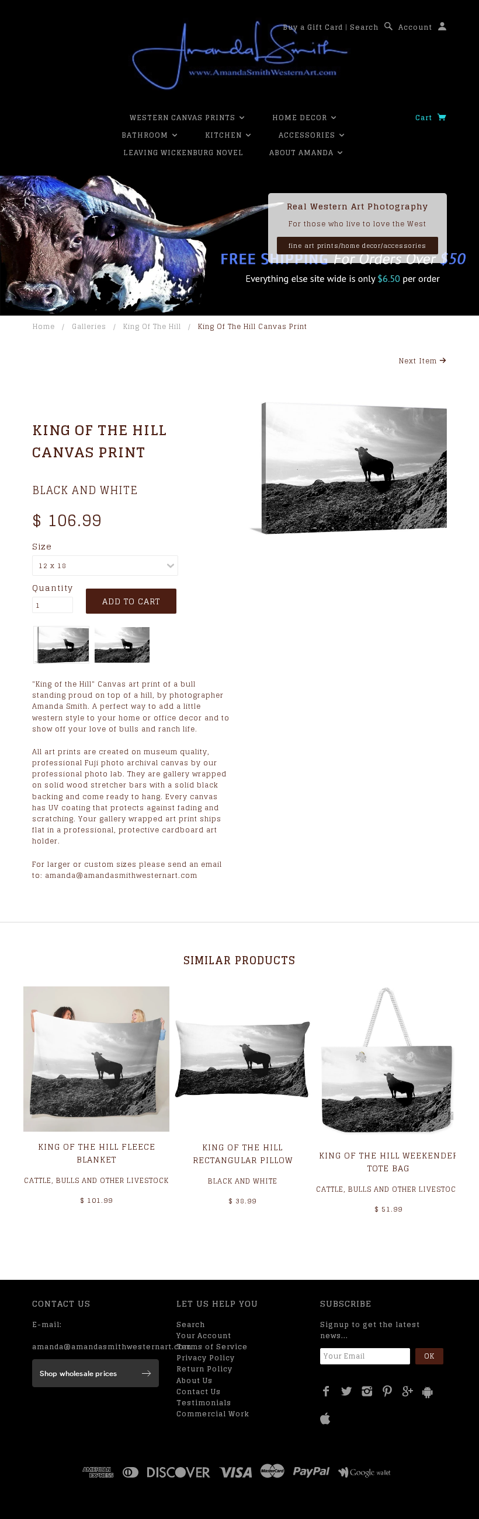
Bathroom (146, 135)
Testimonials (203, 1402)
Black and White (85, 490)
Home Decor (300, 117)
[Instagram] (367, 1391)
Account (415, 27)
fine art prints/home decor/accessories (357, 245)
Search (364, 27)
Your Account (203, 1335)
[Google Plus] (408, 1391)
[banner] (239, 55)
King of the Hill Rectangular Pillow (243, 1153)
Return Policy (204, 1369)
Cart (425, 117)
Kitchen (224, 135)
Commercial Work (212, 1414)
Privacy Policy (205, 1358)
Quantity (52, 588)
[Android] (427, 1392)
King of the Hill (152, 326)
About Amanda (302, 152)
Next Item (419, 360)
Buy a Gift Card (313, 27)
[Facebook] (326, 1391)
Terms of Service (212, 1346)
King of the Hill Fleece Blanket (96, 1153)
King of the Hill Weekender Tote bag (389, 1161)
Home (44, 326)
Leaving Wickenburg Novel (183, 152)
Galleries (89, 326)
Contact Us (198, 1391)
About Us (194, 1380)
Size (42, 546)
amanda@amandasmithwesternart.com (112, 1346)
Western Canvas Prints (184, 117)
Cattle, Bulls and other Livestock (96, 1180)
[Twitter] (347, 1391)
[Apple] (325, 1419)
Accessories (308, 135)
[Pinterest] (387, 1391)
